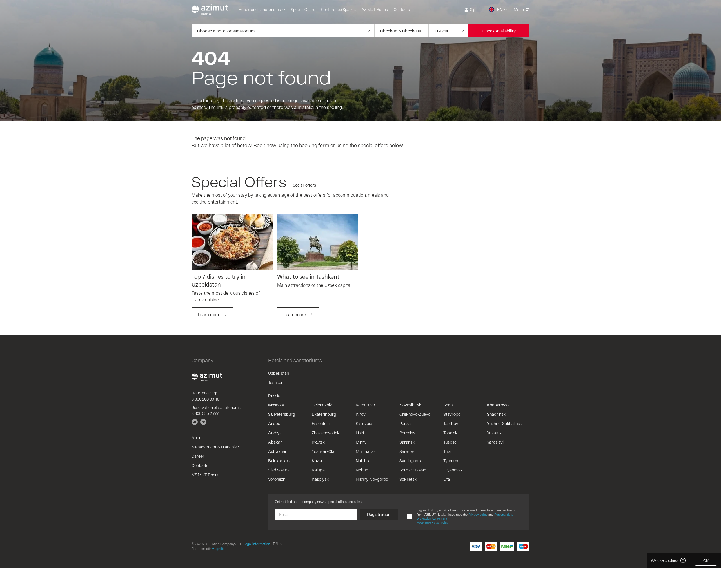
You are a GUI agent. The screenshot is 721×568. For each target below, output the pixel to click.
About (197, 437)
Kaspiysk (320, 479)
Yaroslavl (495, 441)
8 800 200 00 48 (205, 399)
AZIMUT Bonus (375, 9)
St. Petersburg (281, 414)
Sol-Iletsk (408, 479)
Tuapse (450, 441)
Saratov (406, 451)
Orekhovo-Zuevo (414, 414)
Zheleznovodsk (325, 432)
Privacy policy (478, 514)
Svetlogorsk (410, 460)
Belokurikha (279, 460)
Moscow (276, 404)
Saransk (407, 441)
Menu (519, 9)
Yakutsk (494, 432)
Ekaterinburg (324, 414)
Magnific (218, 549)
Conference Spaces (338, 9)
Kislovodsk (366, 423)
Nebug (362, 469)
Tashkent (276, 382)
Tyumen (450, 460)
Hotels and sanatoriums (260, 9)
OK (706, 560)
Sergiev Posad (412, 469)
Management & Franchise (215, 446)
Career (198, 456)
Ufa (446, 479)
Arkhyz (274, 432)
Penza (405, 423)
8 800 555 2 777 (205, 413)
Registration (379, 514)
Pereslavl (407, 432)
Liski (360, 432)
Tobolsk (450, 432)
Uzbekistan (278, 372)
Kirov (361, 414)
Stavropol (452, 414)
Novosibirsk (410, 404)
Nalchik (363, 460)
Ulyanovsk (453, 469)
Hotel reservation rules (432, 522)
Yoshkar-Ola (323, 451)
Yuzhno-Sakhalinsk (504, 423)
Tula (447, 451)
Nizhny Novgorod (372, 479)
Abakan (275, 441)
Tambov (450, 423)
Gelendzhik (322, 404)
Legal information (257, 544)
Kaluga (318, 469)
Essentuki (321, 423)
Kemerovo (365, 404)
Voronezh (276, 479)
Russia (274, 395)
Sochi (448, 404)
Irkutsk (318, 441)
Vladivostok (279, 469)
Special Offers (303, 9)
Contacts (402, 9)
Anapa (274, 423)
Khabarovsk (498, 404)
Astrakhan (277, 451)
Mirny (361, 441)
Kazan (317, 460)
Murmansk (366, 451)
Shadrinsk (496, 414)
